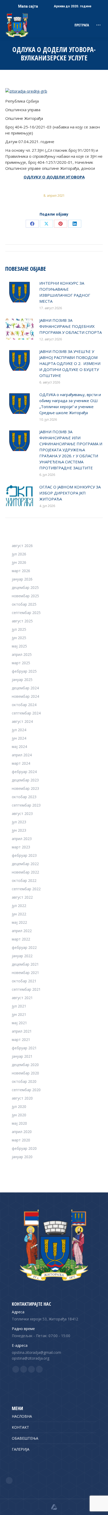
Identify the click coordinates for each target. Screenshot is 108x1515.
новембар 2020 (25, 1073)
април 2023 (22, 838)
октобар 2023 (24, 796)
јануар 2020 (22, 1156)
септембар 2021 (26, 989)
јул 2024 (19, 729)
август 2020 (22, 1098)
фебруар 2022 (24, 947)
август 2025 (22, 620)
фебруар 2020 (24, 1148)
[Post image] (19, 291)
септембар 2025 (26, 612)
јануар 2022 (22, 955)
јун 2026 (19, 562)
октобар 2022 (24, 880)
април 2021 (22, 1031)
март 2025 (21, 662)
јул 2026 (19, 553)
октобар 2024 (24, 704)
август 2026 (22, 545)
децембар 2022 (25, 863)
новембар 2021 (25, 972)
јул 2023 (19, 821)
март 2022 (21, 939)
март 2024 (21, 763)
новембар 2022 (25, 872)
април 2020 (22, 1131)
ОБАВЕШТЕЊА (25, 1438)
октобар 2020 (24, 1081)
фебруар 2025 (24, 671)
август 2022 (22, 897)
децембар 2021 (25, 964)
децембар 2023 (25, 780)
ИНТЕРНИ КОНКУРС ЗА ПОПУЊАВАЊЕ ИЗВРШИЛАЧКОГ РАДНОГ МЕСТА (64, 292)
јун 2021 (19, 1014)
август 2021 (22, 997)
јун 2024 (19, 738)
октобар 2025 (24, 604)
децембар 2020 (25, 1064)
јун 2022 (19, 913)
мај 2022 (19, 922)
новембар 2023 (25, 788)
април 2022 (22, 930)
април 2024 (22, 754)
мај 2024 (19, 746)
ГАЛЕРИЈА (20, 1449)
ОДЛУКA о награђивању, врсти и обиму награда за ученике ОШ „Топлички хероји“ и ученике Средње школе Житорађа (70, 403)
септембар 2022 (26, 888)
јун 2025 (19, 637)
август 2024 (22, 721)
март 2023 (21, 846)
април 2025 (22, 654)
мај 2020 (19, 1123)
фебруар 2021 (24, 1047)
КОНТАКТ (20, 1427)
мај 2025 (19, 646)
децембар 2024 (25, 687)
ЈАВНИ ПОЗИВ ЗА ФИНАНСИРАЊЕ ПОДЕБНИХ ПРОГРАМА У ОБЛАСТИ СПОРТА (70, 326)
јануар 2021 (22, 1056)
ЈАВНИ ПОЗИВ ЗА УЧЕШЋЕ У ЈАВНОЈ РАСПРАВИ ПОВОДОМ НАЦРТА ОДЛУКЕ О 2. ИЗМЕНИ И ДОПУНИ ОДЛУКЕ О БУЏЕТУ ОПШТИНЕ (69, 363)
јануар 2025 (22, 679)
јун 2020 (19, 1114)
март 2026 (21, 570)
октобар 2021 (24, 980)
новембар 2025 (25, 595)
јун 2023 (19, 830)
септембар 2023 (26, 805)
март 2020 (21, 1139)
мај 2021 (19, 1022)
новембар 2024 (25, 696)
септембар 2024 (26, 713)
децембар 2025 (25, 587)
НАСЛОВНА (22, 1416)
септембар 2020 (26, 1089)
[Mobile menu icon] (98, 25)
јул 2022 (19, 905)
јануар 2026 (22, 579)
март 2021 (21, 1039)
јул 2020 (19, 1106)
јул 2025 (19, 629)
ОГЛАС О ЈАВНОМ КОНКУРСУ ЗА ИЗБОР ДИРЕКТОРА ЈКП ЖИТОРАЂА (70, 493)
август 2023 (22, 813)
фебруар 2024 (24, 771)
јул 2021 (19, 1006)
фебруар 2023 (24, 855)
